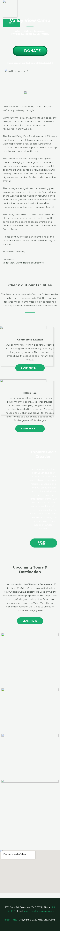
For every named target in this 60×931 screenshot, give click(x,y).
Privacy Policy (10, 919)
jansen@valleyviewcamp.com (39, 911)
